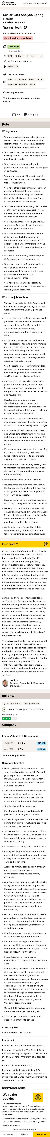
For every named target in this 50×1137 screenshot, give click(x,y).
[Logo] (9, 3)
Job (18, 114)
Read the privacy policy (11, 1125)
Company (33, 114)
